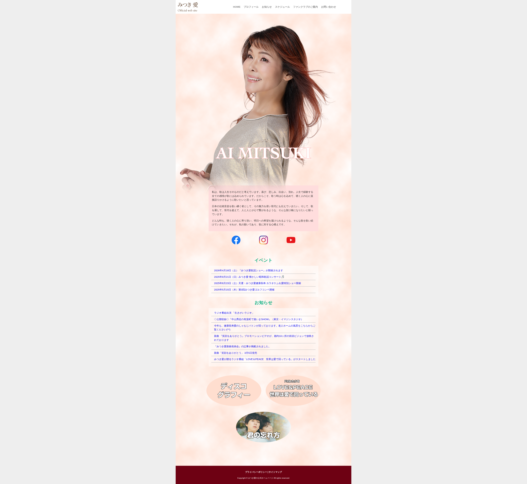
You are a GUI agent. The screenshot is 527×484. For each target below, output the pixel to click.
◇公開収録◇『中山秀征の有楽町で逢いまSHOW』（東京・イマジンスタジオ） (258, 319)
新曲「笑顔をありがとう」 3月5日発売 (235, 353)
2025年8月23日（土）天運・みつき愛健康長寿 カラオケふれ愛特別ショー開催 (257, 283)
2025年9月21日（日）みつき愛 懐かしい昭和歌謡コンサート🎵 (249, 277)
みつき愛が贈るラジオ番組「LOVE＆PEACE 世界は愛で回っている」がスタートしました (265, 359)
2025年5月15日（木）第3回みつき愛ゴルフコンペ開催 (244, 289)
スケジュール (282, 6)
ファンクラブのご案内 (305, 6)
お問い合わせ (328, 6)
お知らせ (267, 6)
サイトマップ (275, 472)
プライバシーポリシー (256, 472)
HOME (236, 6)
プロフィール (251, 6)
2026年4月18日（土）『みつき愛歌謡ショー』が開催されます (248, 270)
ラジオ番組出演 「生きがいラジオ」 (234, 312)
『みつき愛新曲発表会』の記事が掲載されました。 (242, 346)
